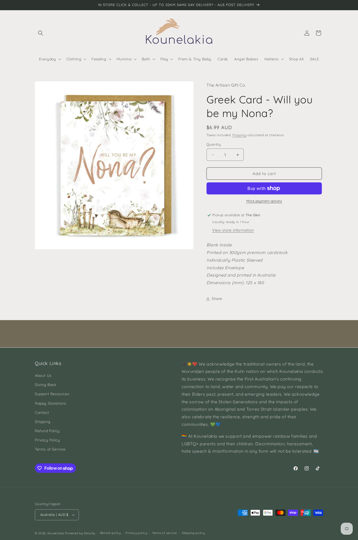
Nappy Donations (50, 403)
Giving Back (45, 384)
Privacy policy (136, 533)
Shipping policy (193, 533)
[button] (40, 33)
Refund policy (110, 533)
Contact (42, 412)
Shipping (239, 135)
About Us (43, 375)
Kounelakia (55, 533)
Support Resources (52, 393)
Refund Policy (47, 430)
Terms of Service (50, 449)
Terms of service (164, 533)
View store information (233, 230)
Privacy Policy (47, 440)
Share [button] (217, 298)
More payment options (264, 201)
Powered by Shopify (80, 533)
